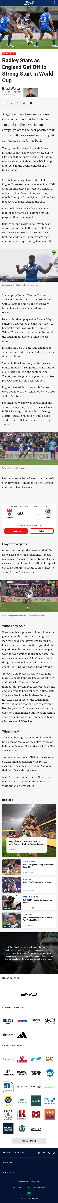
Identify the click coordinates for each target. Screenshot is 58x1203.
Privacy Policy (35, 1182)
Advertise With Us (40, 1187)
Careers (13, 1187)
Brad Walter (11, 88)
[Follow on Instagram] (54, 1152)
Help (20, 1187)
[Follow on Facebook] (44, 1152)
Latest (42, 531)
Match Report (9, 54)
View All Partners (29, 1141)
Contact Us (28, 1187)
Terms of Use (23, 1182)
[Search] (54, 3)
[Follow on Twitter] (49, 1152)
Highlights (16, 531)
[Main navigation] (3, 2)
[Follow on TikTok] (39, 1152)
